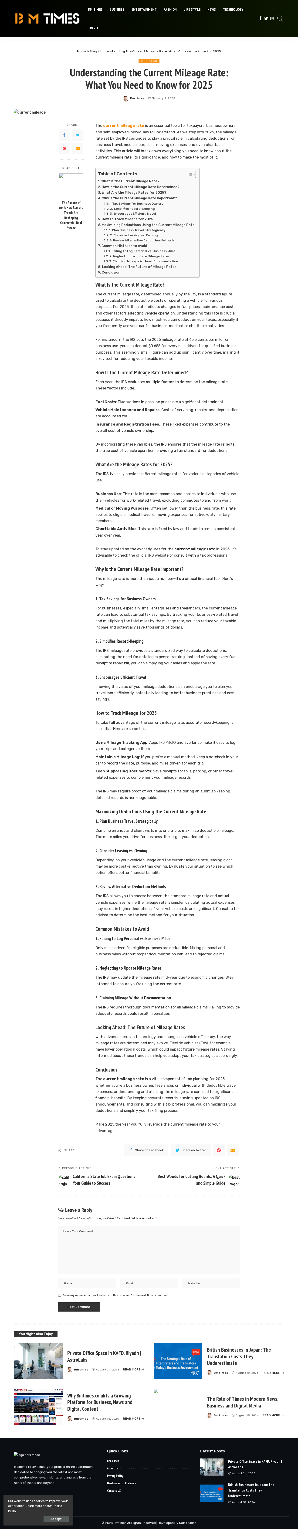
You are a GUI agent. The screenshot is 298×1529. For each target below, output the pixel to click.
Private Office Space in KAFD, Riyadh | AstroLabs (104, 1356)
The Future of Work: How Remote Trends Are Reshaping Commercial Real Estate (71, 215)
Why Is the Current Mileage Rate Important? (139, 198)
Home (81, 51)
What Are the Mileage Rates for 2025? (134, 192)
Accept (56, 1519)
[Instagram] (272, 18)
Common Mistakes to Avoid (124, 246)
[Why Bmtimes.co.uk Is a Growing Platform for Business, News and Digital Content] (38, 1407)
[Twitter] (266, 18)
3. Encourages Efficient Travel (133, 213)
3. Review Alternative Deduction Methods (142, 240)
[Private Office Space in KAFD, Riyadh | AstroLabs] (38, 1361)
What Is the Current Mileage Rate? (130, 181)
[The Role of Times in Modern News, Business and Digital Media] (178, 1407)
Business (149, 61)
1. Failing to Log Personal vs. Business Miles (141, 251)
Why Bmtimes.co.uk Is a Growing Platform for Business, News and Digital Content (99, 1402)
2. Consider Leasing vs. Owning (134, 235)
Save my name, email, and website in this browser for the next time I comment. (116, 1295)
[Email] (77, 148)
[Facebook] (260, 18)
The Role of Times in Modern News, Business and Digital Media (242, 1402)
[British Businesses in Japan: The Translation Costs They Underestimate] (178, 1361)
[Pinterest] (64, 148)
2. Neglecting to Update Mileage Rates (139, 256)
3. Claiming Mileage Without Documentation (143, 261)
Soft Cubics (187, 1523)
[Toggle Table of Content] (189, 174)
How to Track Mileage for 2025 (127, 219)
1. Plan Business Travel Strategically (137, 230)
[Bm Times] (47, 18)
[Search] (280, 18)
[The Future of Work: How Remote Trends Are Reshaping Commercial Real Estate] (71, 185)
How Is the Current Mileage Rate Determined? (140, 187)
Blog (93, 51)
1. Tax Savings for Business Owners (136, 203)
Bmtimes (137, 98)
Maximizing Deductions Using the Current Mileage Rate (148, 225)
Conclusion (111, 272)
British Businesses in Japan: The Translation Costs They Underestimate (239, 1356)
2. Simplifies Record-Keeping (132, 208)
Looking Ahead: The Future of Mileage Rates (139, 267)
